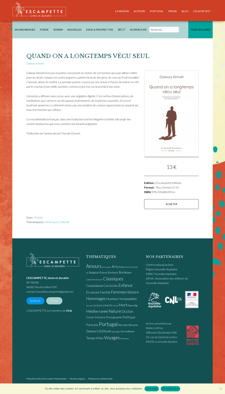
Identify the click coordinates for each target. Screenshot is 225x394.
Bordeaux (125, 272)
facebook (35, 300)
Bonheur (113, 272)
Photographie (114, 317)
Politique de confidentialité (100, 378)
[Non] (220, 388)
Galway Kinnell (35, 63)
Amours (93, 266)
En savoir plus (170, 388)
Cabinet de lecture (94, 279)
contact (54, 300)
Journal (89, 305)
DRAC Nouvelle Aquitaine (161, 273)
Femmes (118, 291)
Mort (123, 305)
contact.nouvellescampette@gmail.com (50, 291)
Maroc (115, 305)
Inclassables (128, 299)
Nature (115, 311)
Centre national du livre (159, 264)
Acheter (171, 204)
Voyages (112, 337)
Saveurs (92, 331)
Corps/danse (94, 286)
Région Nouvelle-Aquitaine (162, 269)
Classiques (113, 278)
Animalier (106, 267)
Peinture (100, 317)
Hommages (96, 298)
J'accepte (151, 388)
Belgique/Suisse (98, 272)
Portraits (92, 325)
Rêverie (133, 325)
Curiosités (111, 286)
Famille (105, 292)
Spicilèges (116, 331)
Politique (129, 317)
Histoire (132, 292)
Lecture (97, 305)
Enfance (125, 285)
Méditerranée (97, 311)
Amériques (52, 222)
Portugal (108, 324)
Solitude (64, 222)
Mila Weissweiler (45, 378)
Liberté (107, 305)
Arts (115, 266)
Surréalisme (127, 331)
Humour (112, 299)
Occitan (127, 311)
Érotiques (124, 338)
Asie (121, 267)
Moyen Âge (133, 305)
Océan (90, 317)
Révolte (123, 325)
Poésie (38, 217)
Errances (92, 292)
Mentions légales (77, 378)
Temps (90, 338)
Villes (100, 338)
